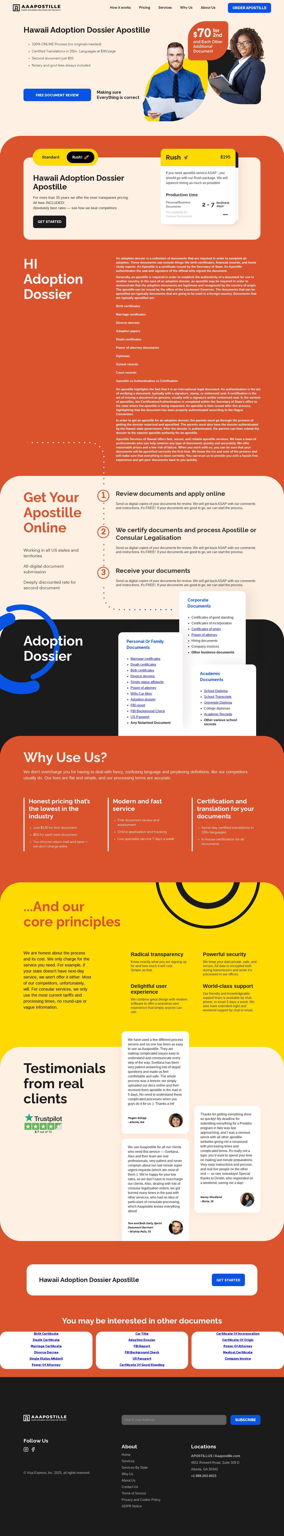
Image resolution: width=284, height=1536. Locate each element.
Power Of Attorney (46, 1365)
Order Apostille (249, 8)
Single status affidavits (147, 682)
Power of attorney (143, 688)
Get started (228, 1280)
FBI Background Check (148, 711)
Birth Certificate (46, 1333)
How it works (120, 8)
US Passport (140, 717)
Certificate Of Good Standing (142, 1365)
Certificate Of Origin (237, 1340)
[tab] (50, 157)
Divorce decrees (143, 676)
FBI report (138, 705)
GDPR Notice (132, 1506)
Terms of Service (134, 1493)
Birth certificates (142, 670)
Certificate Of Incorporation (237, 1333)
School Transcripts (217, 697)
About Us (208, 8)
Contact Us (130, 1487)
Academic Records (218, 714)
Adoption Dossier (141, 1340)
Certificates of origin (206, 629)
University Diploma (218, 702)
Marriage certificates (145, 659)
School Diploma (216, 691)
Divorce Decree (46, 1352)
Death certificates (143, 664)
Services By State (135, 1467)
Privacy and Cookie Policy (141, 1500)
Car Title (142, 1333)
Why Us (186, 8)
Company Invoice (238, 1358)
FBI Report (142, 1346)
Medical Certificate (238, 1352)
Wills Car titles (141, 693)
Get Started (50, 222)
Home (126, 1454)
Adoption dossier (143, 699)
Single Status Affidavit (46, 1358)
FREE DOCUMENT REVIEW (57, 95)
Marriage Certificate (46, 1346)
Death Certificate (46, 1340)
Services (165, 8)
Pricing (144, 8)
